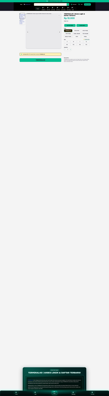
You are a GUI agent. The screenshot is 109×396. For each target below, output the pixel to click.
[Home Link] (27, 4)
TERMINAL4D (40, 60)
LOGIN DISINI (82, 25)
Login (35, 394)
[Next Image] (59, 32)
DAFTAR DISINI (70, 25)
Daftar (54, 393)
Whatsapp (73, 394)
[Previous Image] (28, 32)
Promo (16, 394)
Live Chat (92, 394)
